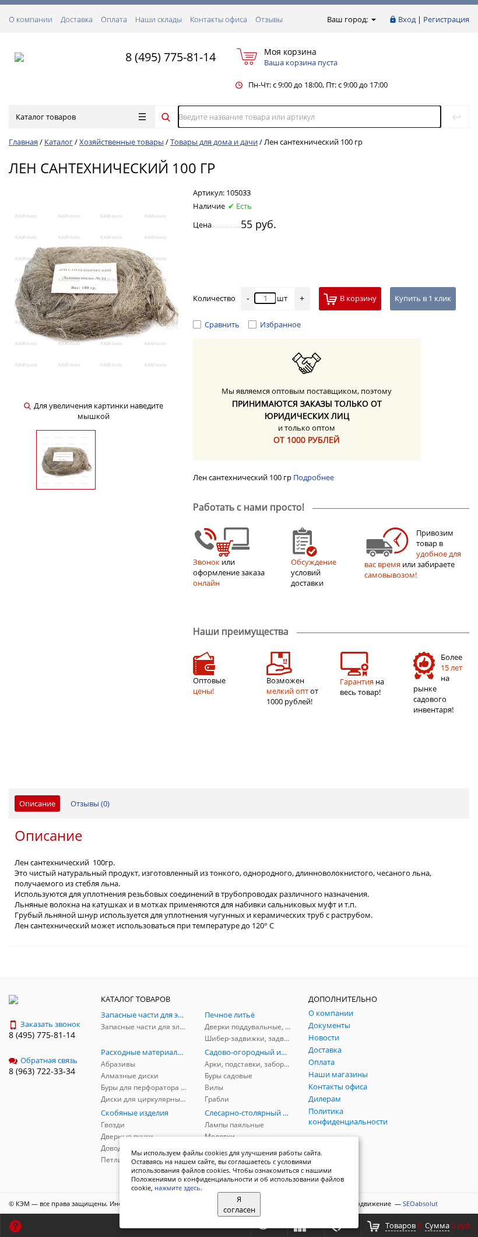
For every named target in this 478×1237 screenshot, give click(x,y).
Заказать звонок (50, 1024)
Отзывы (269, 19)
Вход (407, 19)
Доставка (77, 19)
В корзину (358, 298)
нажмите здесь (177, 1187)
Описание (37, 803)
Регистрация (446, 19)
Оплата (114, 19)
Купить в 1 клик (423, 298)
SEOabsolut (420, 1203)
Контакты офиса (218, 19)
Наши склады (158, 19)
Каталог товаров (46, 116)
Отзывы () (90, 803)
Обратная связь (49, 1060)
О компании (30, 19)
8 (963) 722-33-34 (42, 1071)
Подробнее (313, 477)
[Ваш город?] (373, 19)
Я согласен (239, 1204)
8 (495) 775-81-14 (170, 57)
